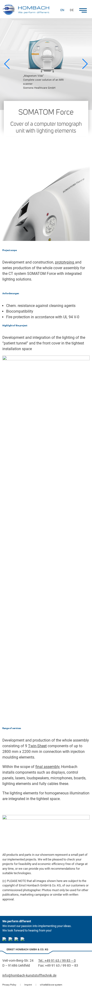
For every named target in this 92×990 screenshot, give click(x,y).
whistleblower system (51, 984)
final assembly (47, 766)
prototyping (65, 262)
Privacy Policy (9, 984)
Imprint (28, 984)
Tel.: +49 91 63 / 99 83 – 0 (57, 960)
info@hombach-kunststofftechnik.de (29, 975)
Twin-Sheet (37, 746)
